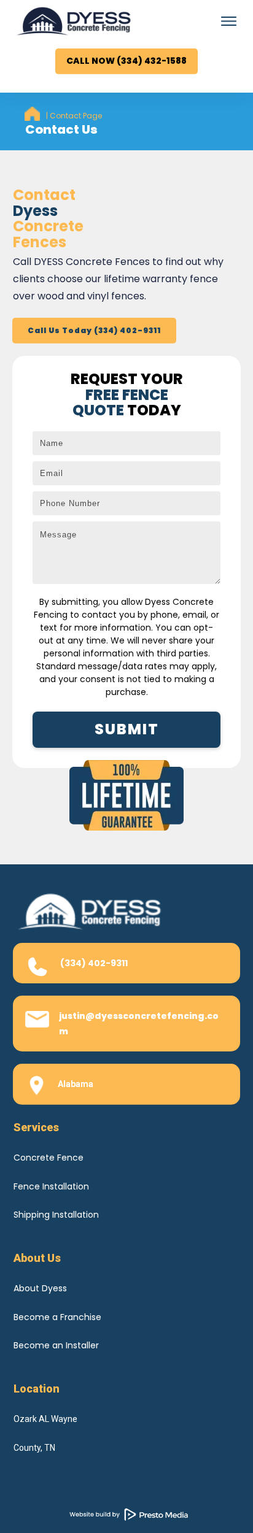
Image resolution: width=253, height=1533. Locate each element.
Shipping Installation (56, 1214)
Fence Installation (51, 1186)
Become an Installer (56, 1345)
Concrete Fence (49, 1157)
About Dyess (40, 1288)
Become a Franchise (57, 1317)
